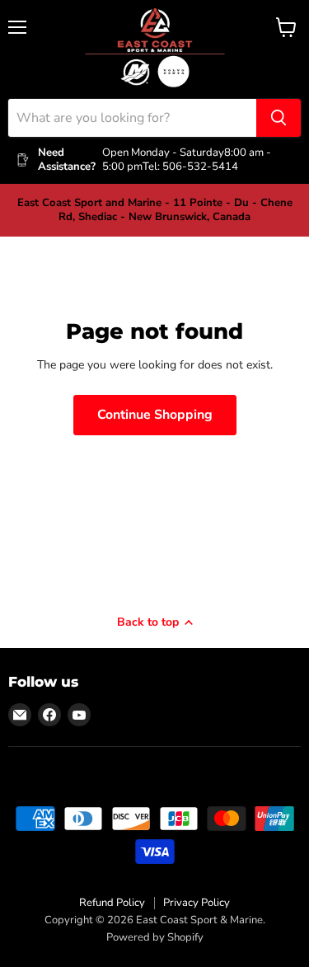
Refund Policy (112, 902)
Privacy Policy (196, 902)
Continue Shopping (155, 415)
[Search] (278, 118)
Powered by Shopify (155, 937)
